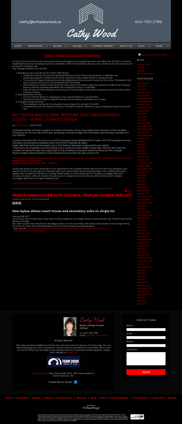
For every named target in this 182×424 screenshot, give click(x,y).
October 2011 (143, 291)
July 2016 (141, 175)
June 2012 (141, 273)
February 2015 (143, 212)
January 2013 (143, 255)
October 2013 (143, 242)
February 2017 (143, 157)
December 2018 (144, 98)
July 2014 (141, 221)
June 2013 (141, 252)
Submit (146, 372)
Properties (22, 398)
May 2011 (141, 298)
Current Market (103, 46)
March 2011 (142, 304)
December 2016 (144, 163)
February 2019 (143, 92)
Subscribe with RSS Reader (154, 55)
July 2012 (141, 270)
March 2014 (142, 230)
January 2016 (143, 193)
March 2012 (142, 282)
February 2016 (143, 190)
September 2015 (144, 203)
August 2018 (143, 111)
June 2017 (141, 144)
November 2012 (144, 261)
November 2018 (144, 101)
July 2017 (141, 141)
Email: (129, 333)
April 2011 (141, 301)
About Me (126, 46)
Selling (47, 398)
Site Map (172, 398)
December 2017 (144, 126)
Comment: (132, 349)
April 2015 (141, 209)
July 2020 (141, 86)
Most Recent (143, 83)
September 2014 (145, 215)
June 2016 (141, 178)
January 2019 (143, 95)
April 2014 (141, 227)
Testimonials (139, 398)
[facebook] (76, 382)
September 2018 (145, 108)
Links (103, 398)
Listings (140, 70)
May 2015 (141, 206)
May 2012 (141, 276)
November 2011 (144, 288)
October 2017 (143, 132)
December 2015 (144, 196)
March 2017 (142, 154)
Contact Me (157, 398)
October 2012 (143, 264)
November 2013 (144, 239)
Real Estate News (145, 73)
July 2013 (141, 248)
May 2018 (141, 117)
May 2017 (141, 147)
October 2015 (143, 199)
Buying (36, 398)
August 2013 (143, 245)
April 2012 (141, 279)
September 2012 (144, 267)
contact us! (72, 352)
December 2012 (144, 258)
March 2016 (142, 187)
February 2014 (143, 233)
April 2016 (141, 184)
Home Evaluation (119, 398)
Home (17, 46)
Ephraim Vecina (23, 125)
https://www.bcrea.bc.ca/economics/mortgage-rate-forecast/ (42, 183)
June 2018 (142, 114)
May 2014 (141, 224)
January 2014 (143, 236)
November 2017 (144, 129)
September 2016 (144, 169)
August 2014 (143, 218)
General (140, 67)
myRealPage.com (91, 408)
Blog (93, 398)
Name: (130, 325)
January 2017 (143, 160)
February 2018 (143, 123)
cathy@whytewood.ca (97, 335)
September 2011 (144, 294)
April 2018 (141, 120)
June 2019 (141, 89)
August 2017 (143, 138)
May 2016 (141, 181)
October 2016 (143, 166)
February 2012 (143, 285)
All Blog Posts (143, 64)
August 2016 (143, 172)
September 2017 (145, 135)
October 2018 (143, 105)
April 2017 (141, 150)
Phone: (130, 341)
